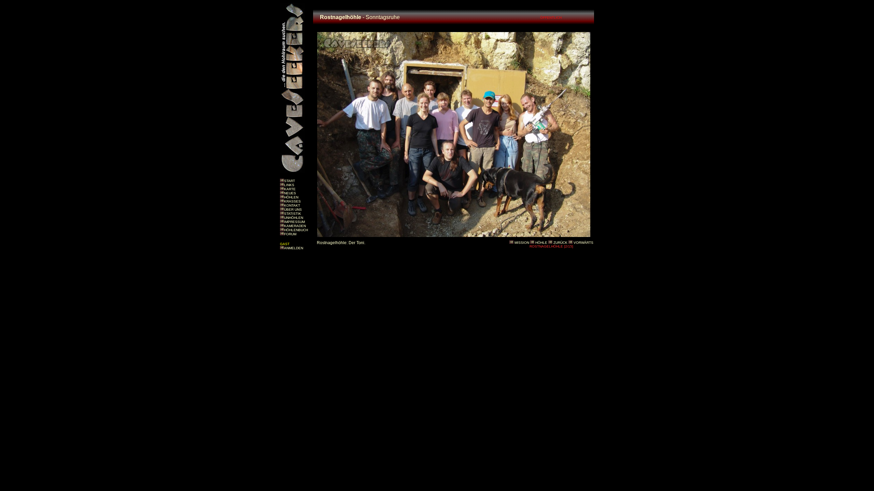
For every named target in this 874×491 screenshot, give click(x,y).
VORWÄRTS (583, 242)
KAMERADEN (295, 226)
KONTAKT (292, 205)
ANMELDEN (293, 248)
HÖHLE (541, 242)
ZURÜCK (560, 242)
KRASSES (292, 201)
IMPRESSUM (294, 222)
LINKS (289, 185)
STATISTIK (292, 213)
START (289, 181)
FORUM (290, 234)
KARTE (290, 189)
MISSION (521, 242)
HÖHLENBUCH (296, 230)
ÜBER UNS (293, 209)
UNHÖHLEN (293, 218)
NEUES (290, 193)
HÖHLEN (291, 197)
